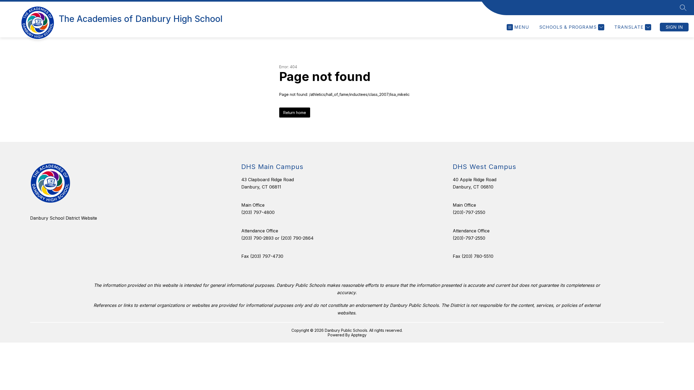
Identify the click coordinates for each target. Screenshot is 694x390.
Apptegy (359, 335)
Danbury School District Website (63, 218)
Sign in (674, 27)
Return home (294, 112)
